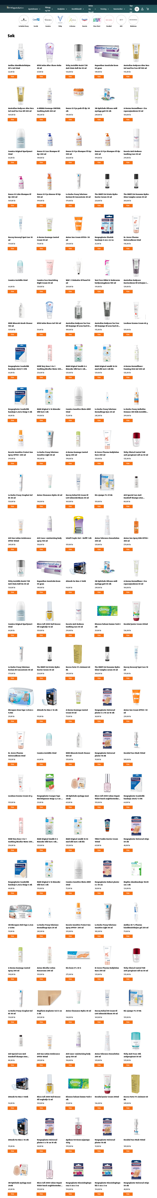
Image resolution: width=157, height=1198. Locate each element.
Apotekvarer (33, 9)
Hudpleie (61, 9)
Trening (103, 9)
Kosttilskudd (76, 9)
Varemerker (118, 9)
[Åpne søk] (137, 9)
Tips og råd (131, 9)
